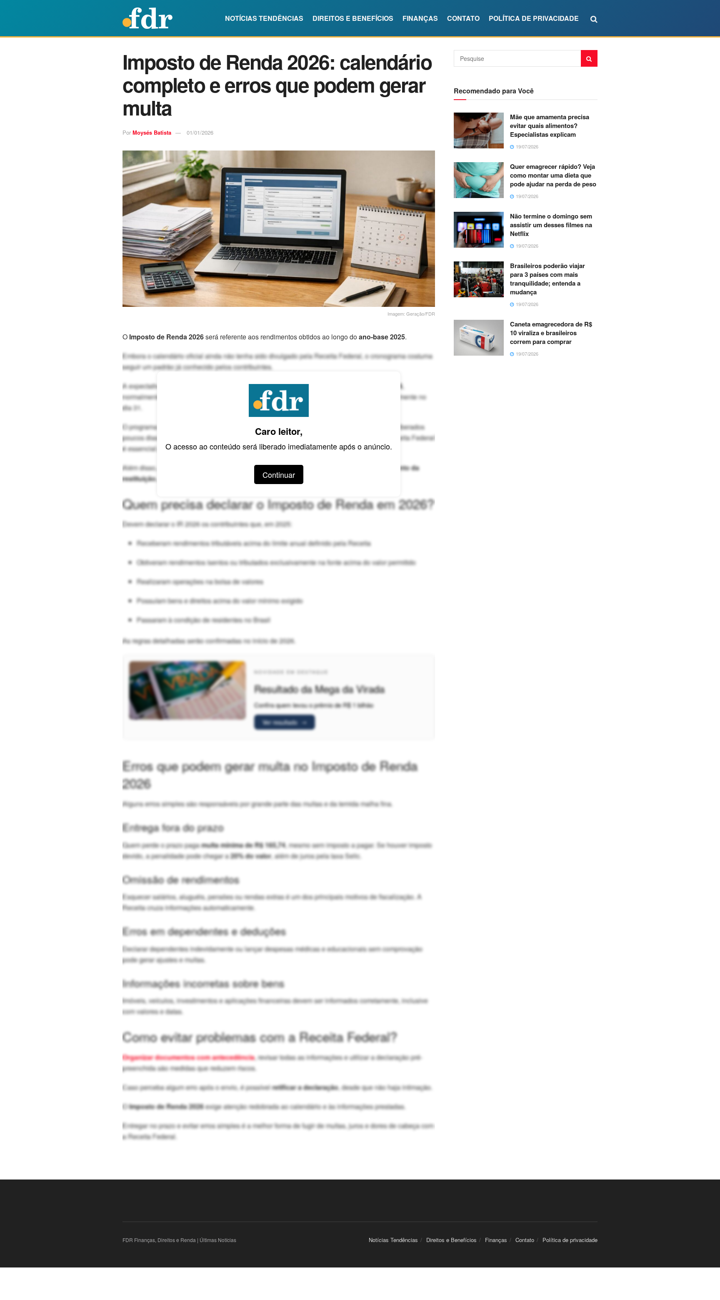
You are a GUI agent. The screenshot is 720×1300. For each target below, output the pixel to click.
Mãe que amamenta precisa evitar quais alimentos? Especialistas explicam (549, 125)
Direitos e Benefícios (352, 18)
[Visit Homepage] (147, 18)
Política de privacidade (534, 18)
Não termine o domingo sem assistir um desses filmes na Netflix (551, 224)
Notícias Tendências (264, 18)
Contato (463, 18)
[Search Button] (594, 18)
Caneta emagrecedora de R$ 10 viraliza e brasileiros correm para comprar (551, 332)
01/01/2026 (200, 132)
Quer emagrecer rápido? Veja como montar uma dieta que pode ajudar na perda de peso (553, 175)
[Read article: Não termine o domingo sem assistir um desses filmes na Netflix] (479, 230)
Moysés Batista (151, 132)
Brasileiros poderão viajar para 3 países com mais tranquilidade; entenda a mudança (547, 278)
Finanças (420, 18)
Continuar (278, 474)
